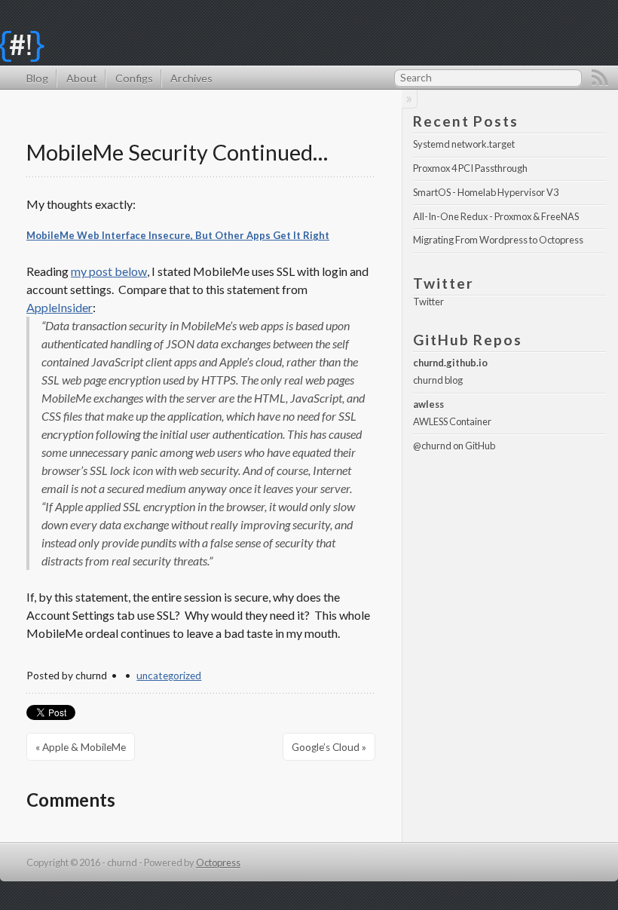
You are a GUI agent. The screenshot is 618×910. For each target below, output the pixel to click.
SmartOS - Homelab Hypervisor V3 (485, 192)
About (81, 78)
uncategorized (168, 675)
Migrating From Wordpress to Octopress (498, 240)
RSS (600, 77)
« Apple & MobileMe (80, 747)
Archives (191, 78)
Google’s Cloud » (329, 747)
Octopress (218, 862)
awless (428, 404)
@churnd (432, 446)
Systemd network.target (464, 144)
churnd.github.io (450, 363)
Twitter (428, 302)
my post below (109, 271)
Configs (133, 78)
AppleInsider (59, 307)
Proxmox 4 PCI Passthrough (470, 168)
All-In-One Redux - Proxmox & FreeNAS (496, 216)
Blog (37, 78)
